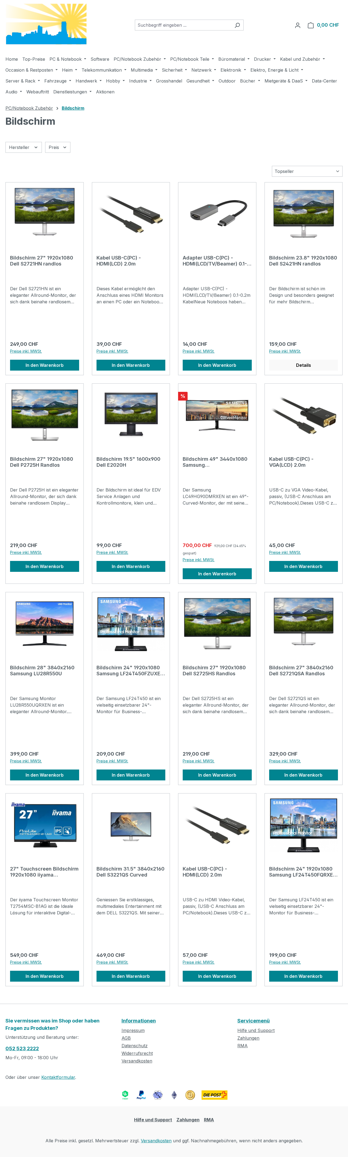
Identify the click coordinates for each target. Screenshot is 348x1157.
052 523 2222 (22, 1048)
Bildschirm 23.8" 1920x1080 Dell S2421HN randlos (303, 261)
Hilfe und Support (256, 1030)
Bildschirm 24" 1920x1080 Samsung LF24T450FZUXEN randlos (130, 671)
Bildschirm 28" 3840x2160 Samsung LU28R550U (42, 670)
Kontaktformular (58, 1077)
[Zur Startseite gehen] (46, 24)
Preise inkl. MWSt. (26, 351)
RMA (242, 1045)
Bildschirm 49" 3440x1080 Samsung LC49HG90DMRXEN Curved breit (215, 462)
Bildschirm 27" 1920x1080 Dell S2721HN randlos (41, 261)
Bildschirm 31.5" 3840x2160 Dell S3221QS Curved (130, 872)
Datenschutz (135, 1045)
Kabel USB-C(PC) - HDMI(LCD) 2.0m (119, 261)
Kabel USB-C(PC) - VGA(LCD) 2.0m (291, 462)
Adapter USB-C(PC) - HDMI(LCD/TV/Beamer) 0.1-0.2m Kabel (215, 261)
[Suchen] (237, 25)
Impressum (133, 1030)
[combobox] (183, 25)
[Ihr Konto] (297, 25)
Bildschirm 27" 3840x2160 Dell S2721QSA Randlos (301, 670)
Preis (54, 147)
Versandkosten (137, 1061)
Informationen (139, 1021)
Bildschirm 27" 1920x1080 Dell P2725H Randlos (41, 462)
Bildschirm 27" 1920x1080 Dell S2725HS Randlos (214, 670)
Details (303, 365)
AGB (126, 1038)
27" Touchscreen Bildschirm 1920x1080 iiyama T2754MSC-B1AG (44, 872)
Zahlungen (248, 1038)
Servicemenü (253, 1021)
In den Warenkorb (45, 365)
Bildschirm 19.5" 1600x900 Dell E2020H (128, 462)
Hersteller (20, 147)
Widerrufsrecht (137, 1053)
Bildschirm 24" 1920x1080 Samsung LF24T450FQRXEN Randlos (303, 872)
